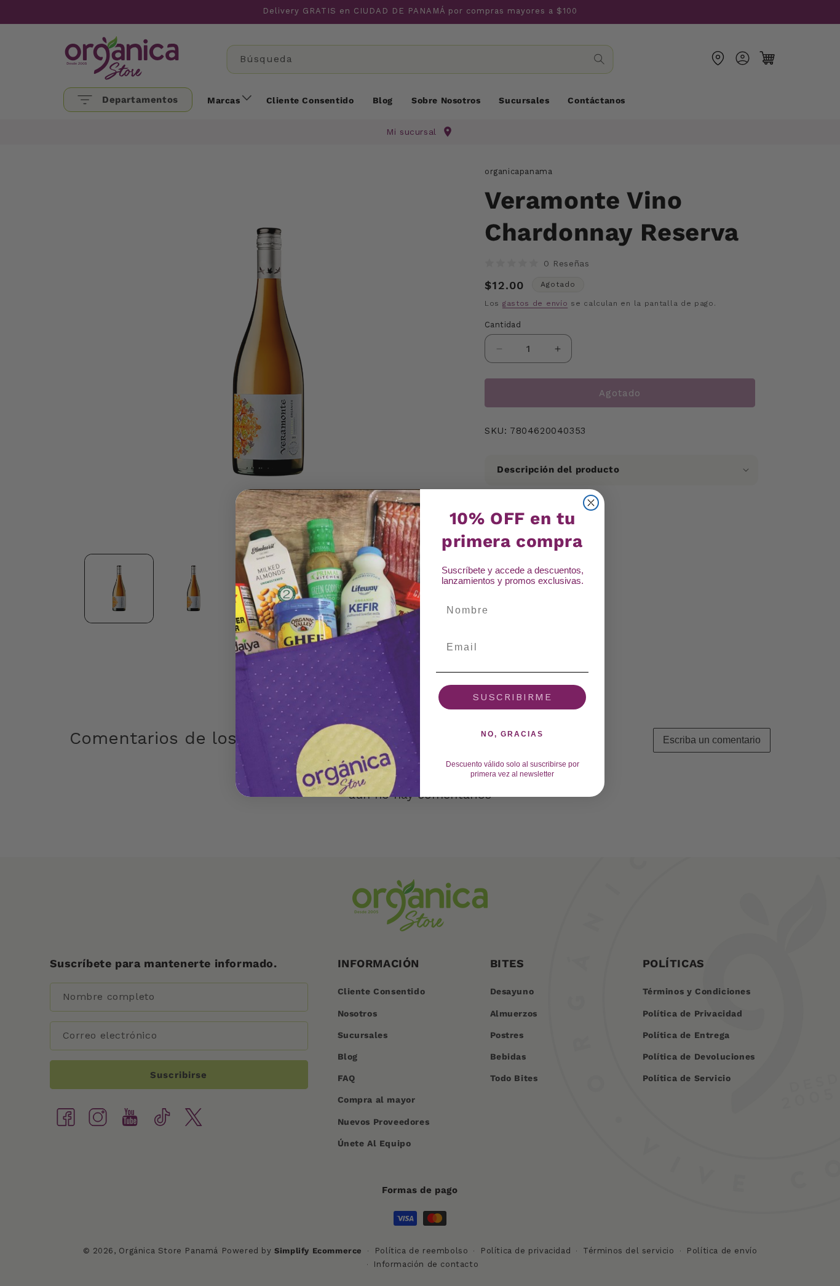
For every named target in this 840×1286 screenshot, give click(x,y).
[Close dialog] (591, 502)
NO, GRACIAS (512, 734)
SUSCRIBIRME (512, 697)
